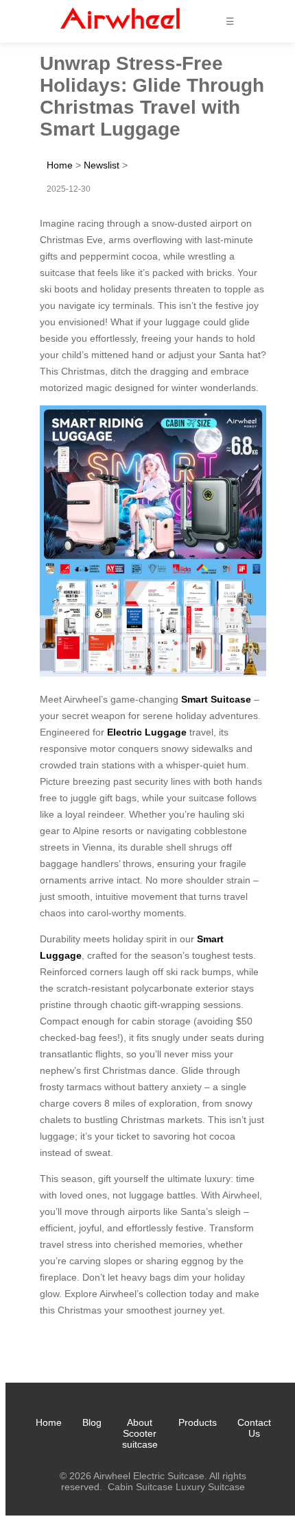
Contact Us (254, 1428)
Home (60, 165)
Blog (92, 1422)
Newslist (101, 165)
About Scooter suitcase (140, 1433)
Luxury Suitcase (210, 1486)
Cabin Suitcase (140, 1486)
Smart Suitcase (216, 699)
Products (197, 1422)
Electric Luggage (147, 732)
